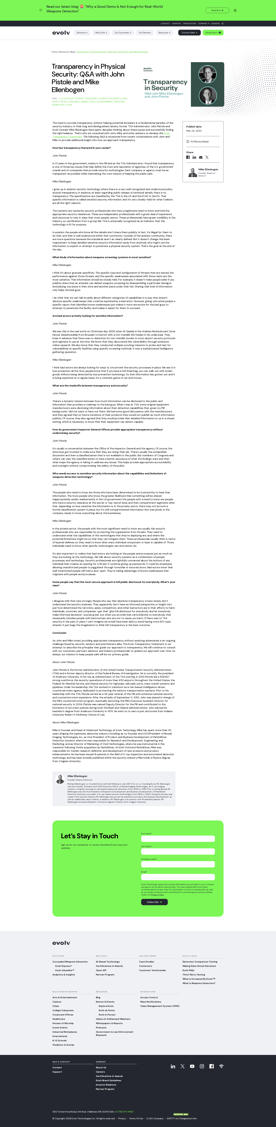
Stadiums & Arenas (78, 101)
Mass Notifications (150, 1001)
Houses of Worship (109, 98)
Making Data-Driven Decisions (199, 965)
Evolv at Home (107, 1010)
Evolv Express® (63, 965)
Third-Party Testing (194, 974)
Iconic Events (60, 1027)
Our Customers (122, 32)
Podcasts (101, 1027)
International (59, 1036)
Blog (72, 52)
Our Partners (145, 32)
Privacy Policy (157, 894)
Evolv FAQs (188, 970)
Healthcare (91, 98)
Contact (165, 23)
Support (176, 23)
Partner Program (105, 974)
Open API (101, 970)
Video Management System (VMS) (159, 1006)
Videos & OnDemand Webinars (113, 1018)
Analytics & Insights (63, 974)
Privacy (122, 1118)
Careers (215, 23)
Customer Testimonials (152, 970)
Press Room (189, 23)
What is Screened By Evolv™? (199, 978)
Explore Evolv (106, 1006)
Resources (163, 32)
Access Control (149, 997)
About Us (101, 1067)
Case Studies (146, 961)
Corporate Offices (62, 1014)
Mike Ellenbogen (77, 776)
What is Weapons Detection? (199, 983)
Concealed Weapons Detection (70, 961)
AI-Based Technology (108, 961)
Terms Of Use (136, 1118)
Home (54, 52)
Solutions (81, 32)
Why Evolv (100, 32)
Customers (145, 965)
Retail (64, 101)
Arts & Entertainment (101, 101)
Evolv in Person (107, 1014)
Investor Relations (106, 1084)
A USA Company (155, 1118)
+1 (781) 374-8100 (124, 1111)
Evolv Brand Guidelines (108, 1080)
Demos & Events (105, 1001)
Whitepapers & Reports (109, 1023)
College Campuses (63, 1010)
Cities (69, 105)
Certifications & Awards (109, 965)
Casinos (79, 98)
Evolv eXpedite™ (64, 970)
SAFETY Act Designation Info (182, 1118)
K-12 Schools (66, 98)
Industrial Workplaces (64, 1031)
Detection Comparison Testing (200, 961)
